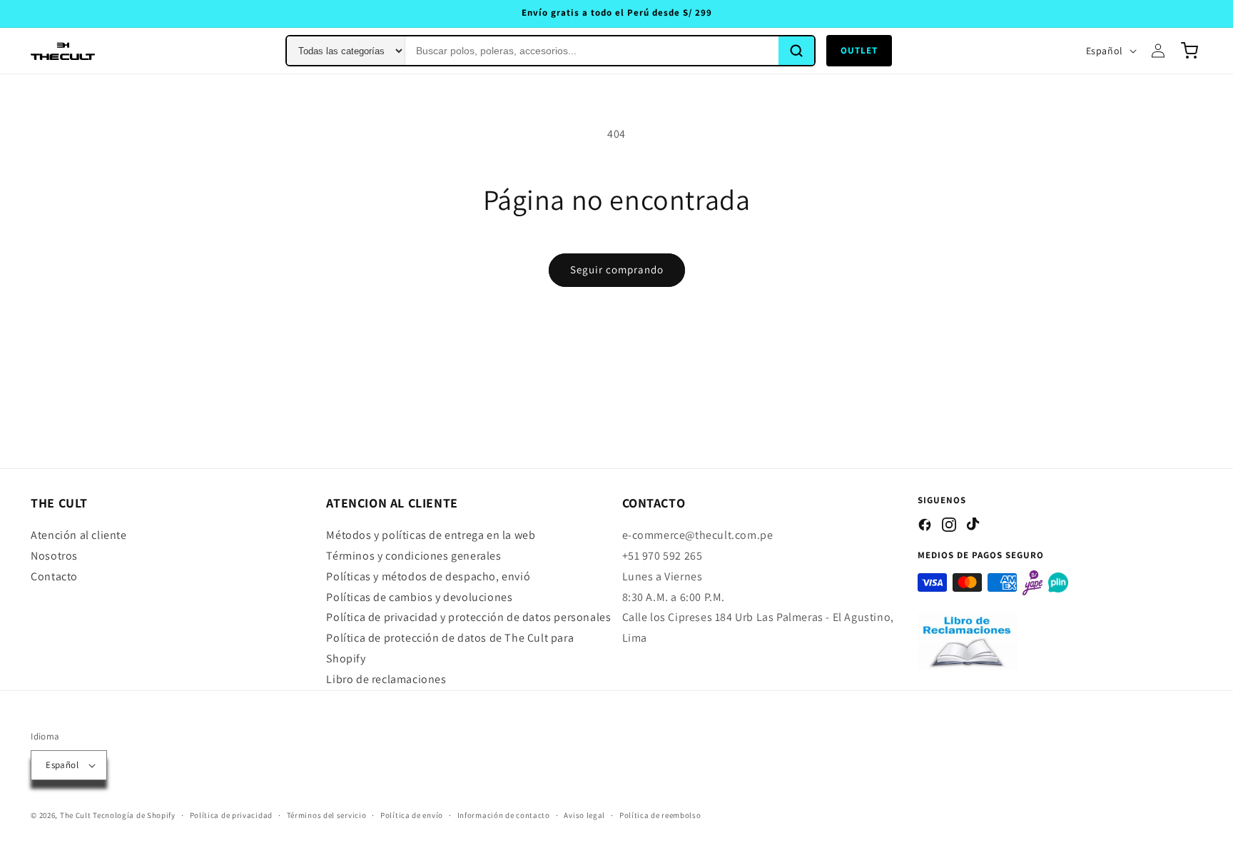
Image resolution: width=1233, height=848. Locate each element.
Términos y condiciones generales (413, 555)
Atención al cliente (78, 535)
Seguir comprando (617, 269)
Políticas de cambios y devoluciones (419, 597)
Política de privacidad (231, 815)
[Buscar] (796, 50)
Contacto (54, 576)
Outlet (859, 50)
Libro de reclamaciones (386, 679)
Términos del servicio (327, 815)
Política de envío (411, 815)
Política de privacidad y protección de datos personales (468, 617)
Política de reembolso (660, 815)
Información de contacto (503, 815)
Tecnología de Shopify (134, 815)
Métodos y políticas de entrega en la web (430, 535)
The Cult (75, 815)
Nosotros (54, 555)
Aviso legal (584, 815)
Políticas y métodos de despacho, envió (428, 576)
